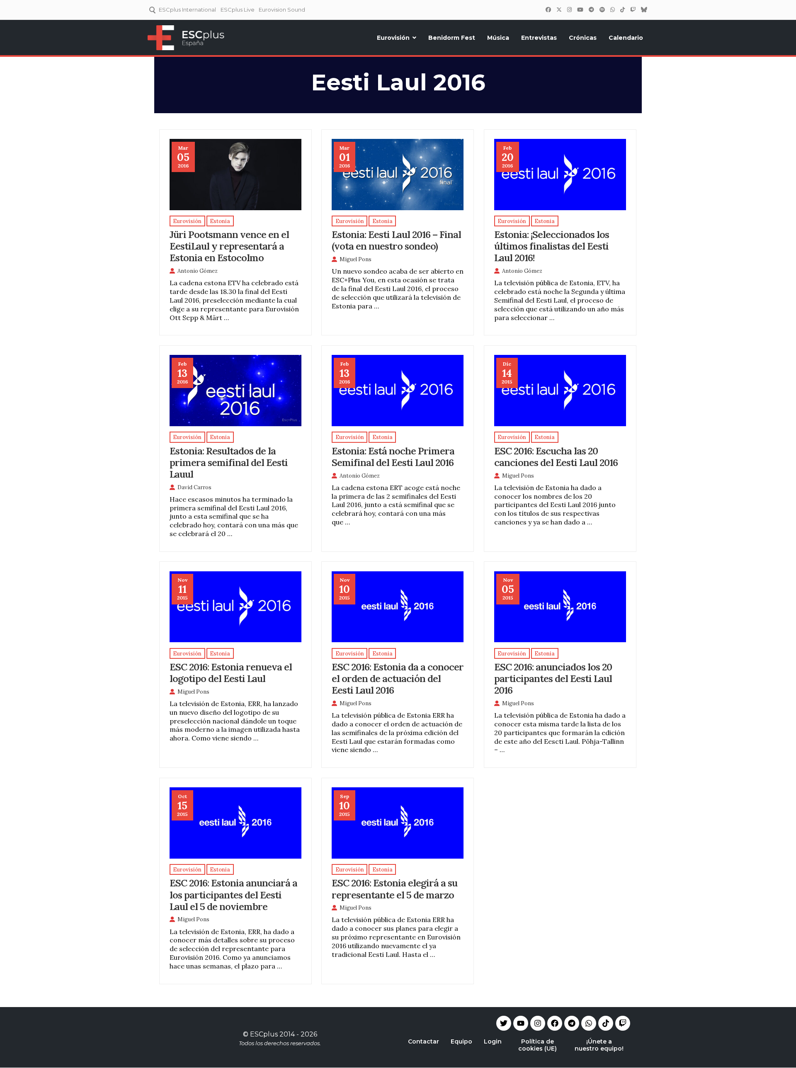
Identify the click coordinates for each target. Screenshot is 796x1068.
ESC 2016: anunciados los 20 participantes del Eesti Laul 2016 (553, 678)
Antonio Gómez (197, 270)
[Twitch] (632, 9)
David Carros (194, 487)
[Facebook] (548, 9)
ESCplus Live (238, 9)
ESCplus (264, 1034)
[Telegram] (571, 1023)
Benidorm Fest (451, 37)
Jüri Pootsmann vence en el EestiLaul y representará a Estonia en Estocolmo (229, 246)
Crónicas (583, 37)
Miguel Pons (355, 259)
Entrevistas (539, 37)
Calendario (626, 37)
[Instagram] (569, 9)
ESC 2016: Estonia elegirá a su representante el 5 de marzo (394, 888)
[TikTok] (622, 9)
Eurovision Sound (282, 9)
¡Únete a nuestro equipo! (599, 1045)
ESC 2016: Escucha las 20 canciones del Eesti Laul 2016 (556, 456)
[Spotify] (602, 9)
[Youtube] (520, 1023)
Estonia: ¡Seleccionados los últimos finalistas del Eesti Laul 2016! (551, 246)
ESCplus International (187, 9)
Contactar (423, 1041)
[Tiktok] (605, 1023)
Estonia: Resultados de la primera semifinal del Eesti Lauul (229, 462)
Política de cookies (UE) (537, 1045)
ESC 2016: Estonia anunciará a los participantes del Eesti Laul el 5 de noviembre (233, 894)
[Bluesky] (644, 9)
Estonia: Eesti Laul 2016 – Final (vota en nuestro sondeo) (396, 240)
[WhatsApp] (612, 9)
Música (498, 37)
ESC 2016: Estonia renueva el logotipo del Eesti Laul (231, 672)
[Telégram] (591, 9)
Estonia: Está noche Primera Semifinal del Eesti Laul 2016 (393, 456)
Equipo (461, 1041)
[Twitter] (558, 9)
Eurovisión (393, 37)
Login (493, 1041)
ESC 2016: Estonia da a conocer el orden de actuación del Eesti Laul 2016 (398, 678)
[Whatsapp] (588, 1023)
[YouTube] (580, 9)
